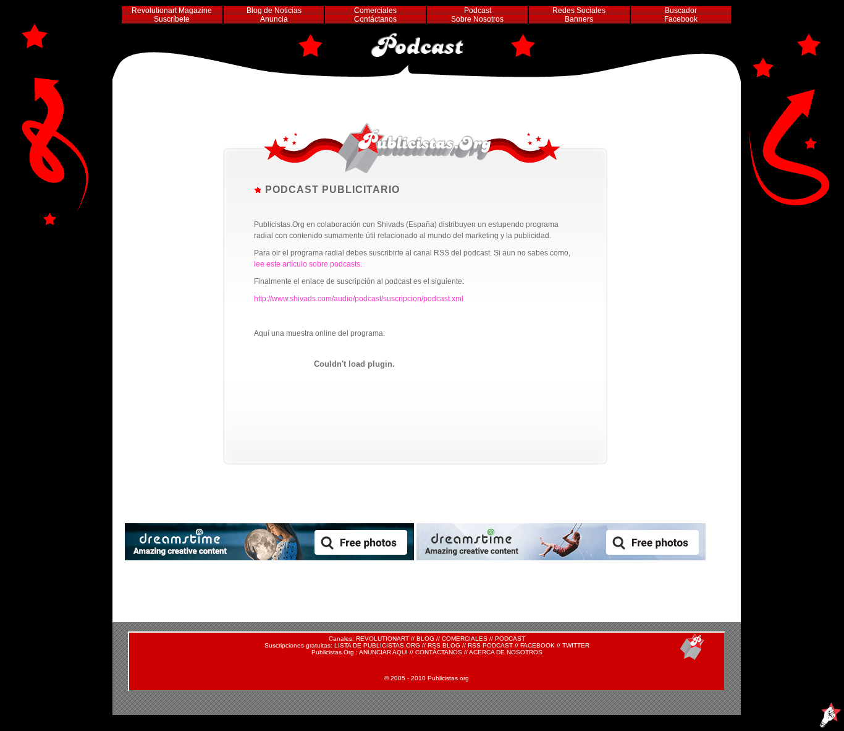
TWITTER (575, 645)
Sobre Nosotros (477, 19)
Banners (579, 19)
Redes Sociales (579, 10)
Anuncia (274, 19)
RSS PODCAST (490, 645)
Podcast (477, 10)
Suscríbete (172, 19)
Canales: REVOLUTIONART (369, 638)
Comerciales (375, 10)
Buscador (681, 10)
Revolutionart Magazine (172, 10)
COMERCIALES (464, 638)
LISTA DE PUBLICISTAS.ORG (377, 645)
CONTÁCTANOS (438, 652)
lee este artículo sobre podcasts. (308, 264)
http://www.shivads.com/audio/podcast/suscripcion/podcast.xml (358, 298)
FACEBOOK (537, 645)
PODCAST (510, 638)
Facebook (681, 19)
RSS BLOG (444, 645)
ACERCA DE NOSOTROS (505, 652)
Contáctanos (375, 19)
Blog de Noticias (274, 10)
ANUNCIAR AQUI (383, 652)
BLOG (425, 638)
